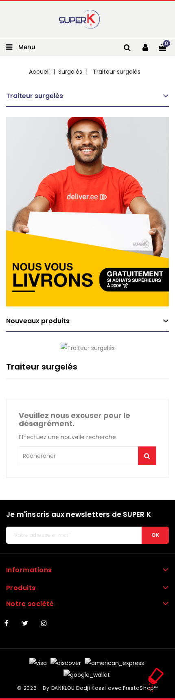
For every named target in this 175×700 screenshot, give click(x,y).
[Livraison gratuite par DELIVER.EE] (87, 211)
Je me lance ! (147, 455)
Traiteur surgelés (34, 96)
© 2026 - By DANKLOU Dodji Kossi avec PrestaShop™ (87, 688)
